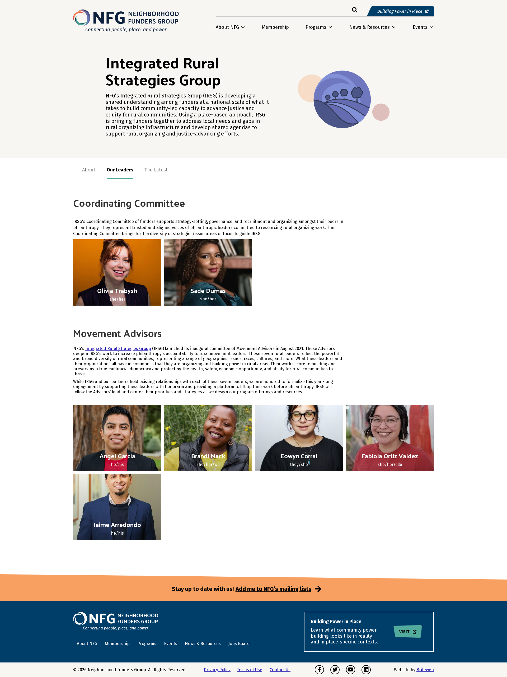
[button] (354, 10)
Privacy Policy (217, 669)
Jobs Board (239, 643)
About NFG (227, 27)
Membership (275, 27)
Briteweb (425, 669)
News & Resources (369, 27)
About (88, 170)
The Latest (156, 170)
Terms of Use (249, 669)
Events (420, 27)
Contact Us (280, 669)
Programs (316, 27)
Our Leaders (120, 170)
